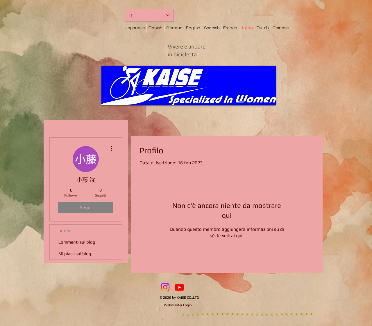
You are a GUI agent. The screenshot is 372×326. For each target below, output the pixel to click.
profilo (64, 230)
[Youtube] (179, 287)
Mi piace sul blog (74, 253)
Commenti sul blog (76, 241)
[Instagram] (165, 287)
